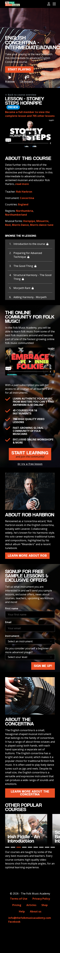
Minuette (42, 221)
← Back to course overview (20, 94)
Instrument (12, 636)
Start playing (19, 69)
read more (22, 184)
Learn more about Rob (27, 555)
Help (22, 911)
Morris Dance (20, 225)
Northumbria (24, 211)
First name (11, 608)
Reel (8, 225)
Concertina (27, 198)
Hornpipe (29, 221)
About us (35, 911)
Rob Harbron (24, 191)
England (23, 204)
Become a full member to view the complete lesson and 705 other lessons (30, 114)
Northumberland (16, 214)
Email (8, 622)
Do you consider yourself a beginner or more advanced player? (28, 650)
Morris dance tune (41, 225)
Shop (44, 905)
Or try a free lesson (30, 464)
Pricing (16, 905)
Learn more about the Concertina (30, 793)
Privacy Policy (41, 898)
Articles (31, 905)
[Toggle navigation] (54, 4)
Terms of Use (18, 898)
